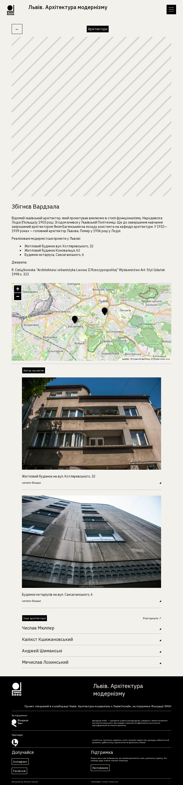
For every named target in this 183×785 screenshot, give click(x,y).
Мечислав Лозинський (45, 662)
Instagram (20, 761)
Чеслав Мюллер (38, 628)
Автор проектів (33, 370)
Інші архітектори (34, 618)
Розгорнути (151, 618)
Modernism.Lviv (161, 359)
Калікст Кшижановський (47, 639)
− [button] (17, 296)
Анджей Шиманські (42, 650)
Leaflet (125, 359)
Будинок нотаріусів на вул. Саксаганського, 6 (57, 594)
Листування (100, 768)
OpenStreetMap (141, 359)
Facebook (19, 771)
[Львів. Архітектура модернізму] (57, 14)
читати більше (31, 482)
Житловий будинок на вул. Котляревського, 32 (58, 476)
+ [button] (17, 289)
